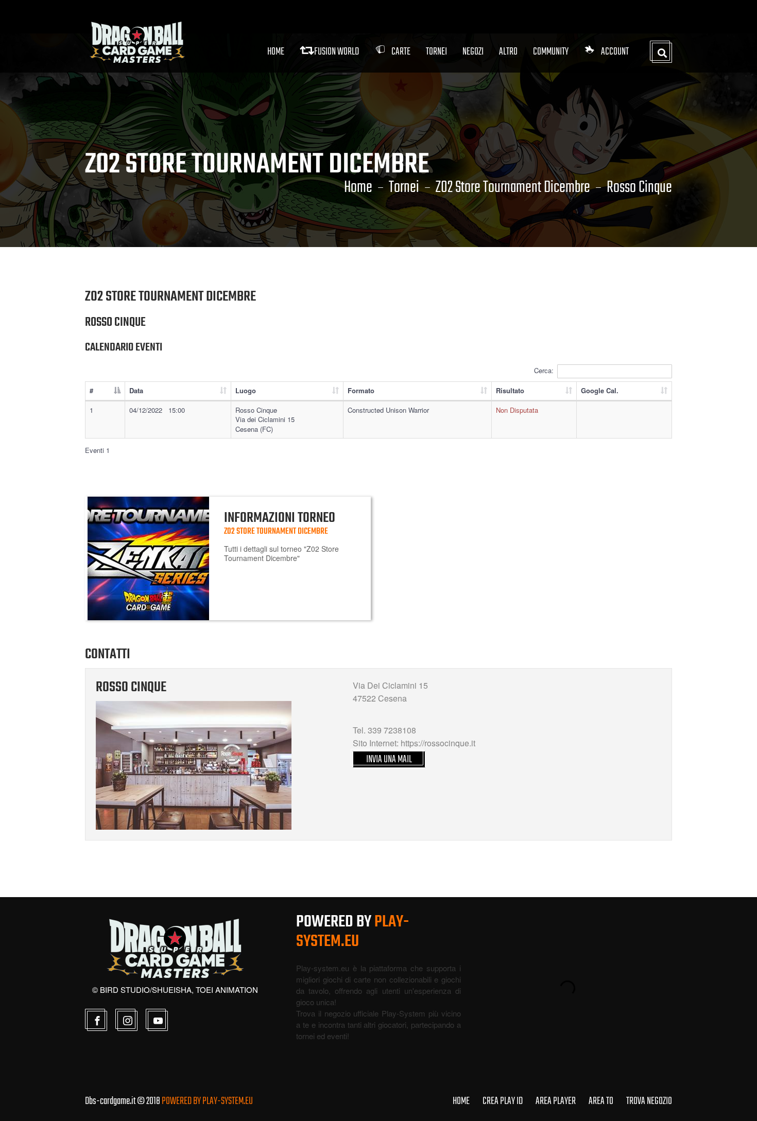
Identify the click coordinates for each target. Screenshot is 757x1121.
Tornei (404, 188)
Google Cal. (599, 390)
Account (615, 52)
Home (275, 52)
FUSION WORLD (336, 52)
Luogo (245, 390)
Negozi (473, 52)
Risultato (510, 390)
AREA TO (601, 1101)
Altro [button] (508, 52)
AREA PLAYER (556, 1101)
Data (136, 390)
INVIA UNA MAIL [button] (389, 759)
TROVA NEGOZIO (649, 1101)
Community (551, 52)
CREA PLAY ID (503, 1101)
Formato (361, 390)
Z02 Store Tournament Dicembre (513, 188)
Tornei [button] (436, 52)
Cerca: (544, 370)
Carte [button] (400, 52)
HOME (461, 1101)
